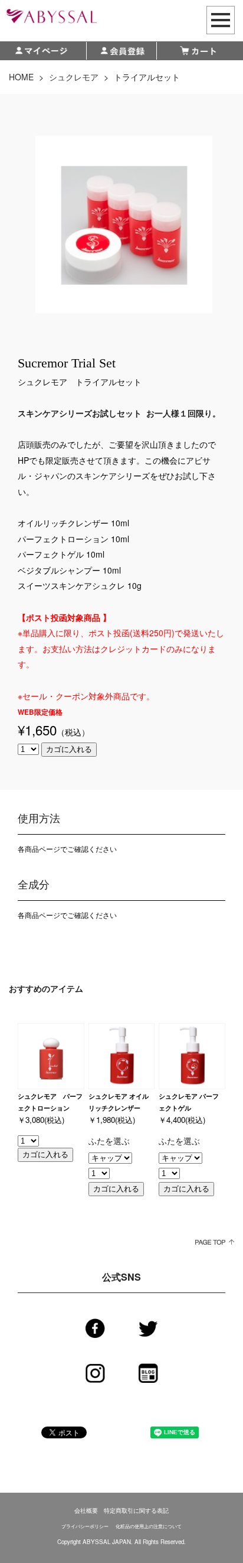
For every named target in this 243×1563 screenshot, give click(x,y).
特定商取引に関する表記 (136, 1510)
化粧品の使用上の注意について (149, 1525)
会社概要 (86, 1510)
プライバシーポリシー (85, 1525)
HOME (21, 77)
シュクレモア (73, 77)
